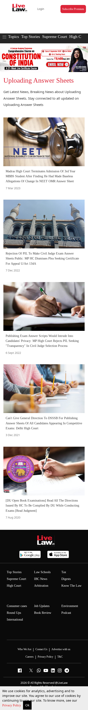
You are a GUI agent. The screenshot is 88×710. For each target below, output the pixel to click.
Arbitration (41, 585)
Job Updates (41, 606)
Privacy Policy (12, 705)
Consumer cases (17, 606)
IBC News (40, 579)
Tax (63, 572)
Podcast (66, 612)
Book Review (42, 612)
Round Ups (14, 612)
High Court (78, 36)
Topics (13, 36)
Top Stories (30, 36)
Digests (66, 579)
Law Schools (42, 572)
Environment (69, 606)
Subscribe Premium (73, 9)
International (15, 619)
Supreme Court (54, 36)
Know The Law (71, 585)
